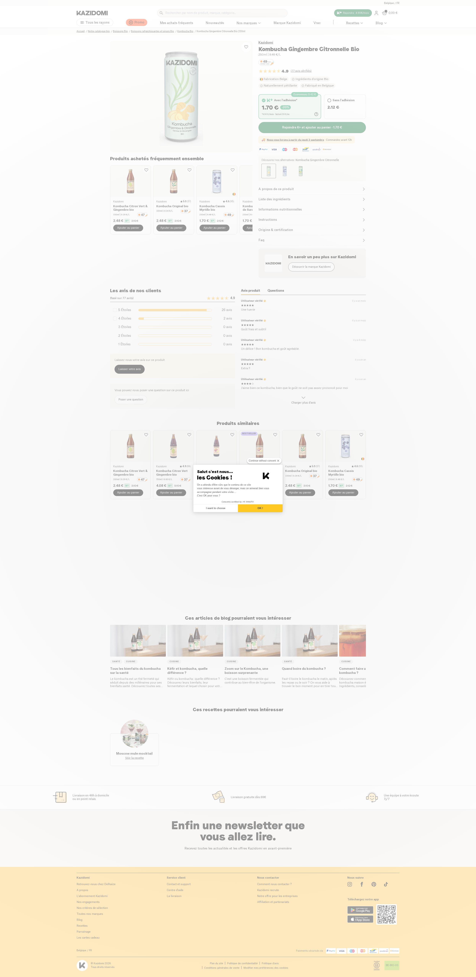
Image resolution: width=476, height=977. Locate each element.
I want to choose (215, 508)
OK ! (260, 508)
